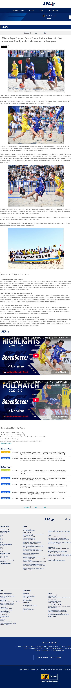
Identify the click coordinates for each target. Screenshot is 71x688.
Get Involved (53, 10)
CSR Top (50, 593)
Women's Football (52, 616)
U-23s (1, 534)
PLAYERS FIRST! (3, 614)
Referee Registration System (29, 596)
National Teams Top (4, 529)
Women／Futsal (3, 557)
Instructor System (26, 606)
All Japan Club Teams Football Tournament (32, 542)
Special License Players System (7, 604)
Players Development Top (6, 593)
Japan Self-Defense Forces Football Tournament (33, 546)
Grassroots (2, 619)
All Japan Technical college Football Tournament (33, 564)
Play (41, 10)
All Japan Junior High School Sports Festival (57, 551)
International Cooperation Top (55, 604)
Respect (2, 617)
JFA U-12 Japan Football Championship (56, 560)
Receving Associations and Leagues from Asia (58, 613)
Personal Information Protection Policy (51, 669)
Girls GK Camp (3, 600)
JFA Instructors (26, 608)
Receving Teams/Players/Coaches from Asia (57, 611)
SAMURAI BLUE (3, 532)
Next (45, 33)
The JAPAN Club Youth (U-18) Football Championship (59, 542)
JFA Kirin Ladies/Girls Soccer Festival (8, 623)
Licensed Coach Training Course (30, 605)
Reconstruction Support (53, 595)
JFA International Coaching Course (55, 609)
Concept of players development (7, 595)
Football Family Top (4, 616)
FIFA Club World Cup (27, 569)
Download (25, 610)
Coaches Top (26, 602)
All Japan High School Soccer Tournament (57, 536)
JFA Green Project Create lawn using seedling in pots (59, 597)
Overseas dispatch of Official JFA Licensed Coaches (59, 606)
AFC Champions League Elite (29, 536)
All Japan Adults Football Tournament (30, 543)
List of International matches (29, 530)
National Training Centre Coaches (7, 603)
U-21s (1, 535)
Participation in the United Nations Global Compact (58, 614)
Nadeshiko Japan (3, 545)
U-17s (1, 539)
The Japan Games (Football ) (54, 543)
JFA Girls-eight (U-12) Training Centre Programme (10, 601)
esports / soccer (3, 564)
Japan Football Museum (53, 602)
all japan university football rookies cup (31, 553)
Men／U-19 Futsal (4, 556)
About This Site (24, 669)
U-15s (1, 542)
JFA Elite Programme (4, 597)
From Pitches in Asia (52, 607)
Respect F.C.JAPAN (4, 624)
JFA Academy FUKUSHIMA (6, 608)
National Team (18, 10)
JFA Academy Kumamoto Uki (6, 610)
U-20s (1, 547)
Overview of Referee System (29, 595)
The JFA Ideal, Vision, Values (49, 657)
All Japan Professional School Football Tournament (33, 568)
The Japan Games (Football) (29, 539)
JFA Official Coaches (27, 604)
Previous (26, 33)
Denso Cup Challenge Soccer (29, 554)
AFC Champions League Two (29, 538)
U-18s (1, 538)
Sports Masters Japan (27, 547)
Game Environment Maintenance (7, 606)
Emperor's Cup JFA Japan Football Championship (33, 534)
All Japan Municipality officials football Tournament (33, 545)
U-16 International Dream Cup (54, 545)
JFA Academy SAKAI (4, 611)
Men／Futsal (2, 554)
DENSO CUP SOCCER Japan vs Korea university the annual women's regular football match (34, 562)
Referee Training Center (28, 599)
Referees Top (26, 593)
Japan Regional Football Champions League (32, 540)
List (36, 33)
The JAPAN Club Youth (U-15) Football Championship (59, 554)
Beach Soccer (3, 561)
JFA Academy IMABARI (5, 612)
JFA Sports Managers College (54, 601)
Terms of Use (34, 669)
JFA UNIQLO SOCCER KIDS (6, 621)
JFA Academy (3, 607)
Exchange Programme (27, 597)
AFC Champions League (28, 535)
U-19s (1, 536)
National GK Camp (4, 599)
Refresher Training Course (28, 609)
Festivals (2, 620)
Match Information (6, 443)
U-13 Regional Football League (54, 552)
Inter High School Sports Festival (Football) (57, 538)
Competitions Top (27, 529)
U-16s (1, 540)
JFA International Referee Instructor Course (57, 610)
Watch (31, 10)
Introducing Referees (27, 600)
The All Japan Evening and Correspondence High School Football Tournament (58, 540)
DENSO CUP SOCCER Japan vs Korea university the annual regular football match (34, 556)
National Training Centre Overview (7, 596)
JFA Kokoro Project (52, 596)
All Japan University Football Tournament (31, 549)
